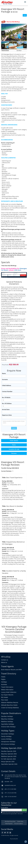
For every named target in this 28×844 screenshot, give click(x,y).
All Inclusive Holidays (8, 744)
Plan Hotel (4, 700)
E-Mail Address (6, 385)
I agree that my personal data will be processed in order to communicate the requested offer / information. (14, 813)
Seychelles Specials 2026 (9, 764)
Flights (3, 679)
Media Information (7, 690)
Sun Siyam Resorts (7, 695)
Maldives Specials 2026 (8, 756)
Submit (14, 428)
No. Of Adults (6, 397)
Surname (5, 379)
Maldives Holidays (7, 721)
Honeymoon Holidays (8, 741)
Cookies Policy (20, 821)
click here (17, 270)
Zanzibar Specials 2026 (8, 751)
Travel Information (7, 687)
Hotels (3, 677)
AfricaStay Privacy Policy (10, 821)
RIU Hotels (4, 697)
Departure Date (7, 415)
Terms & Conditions (18, 823)
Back (25, 15)
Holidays (4, 682)
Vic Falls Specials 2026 (8, 759)
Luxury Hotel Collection (8, 692)
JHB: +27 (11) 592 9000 (10, 789)
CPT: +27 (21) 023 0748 (10, 793)
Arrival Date (5, 409)
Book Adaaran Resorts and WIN (11, 669)
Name (4, 373)
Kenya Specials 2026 (7, 761)
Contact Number (7, 391)
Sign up (24, 810)
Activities (4, 684)
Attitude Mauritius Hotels (9, 705)
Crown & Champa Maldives (10, 708)
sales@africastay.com (10, 785)
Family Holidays (6, 736)
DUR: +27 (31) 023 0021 (11, 796)
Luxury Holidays (6, 739)
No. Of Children (7, 403)
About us (4, 662)
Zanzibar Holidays (7, 716)
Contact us (4, 660)
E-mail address (4, 807)
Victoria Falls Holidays (8, 727)
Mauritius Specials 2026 (9, 754)
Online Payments (9, 823)
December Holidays (7, 734)
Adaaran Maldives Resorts (9, 702)
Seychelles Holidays (7, 724)
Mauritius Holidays (7, 719)
